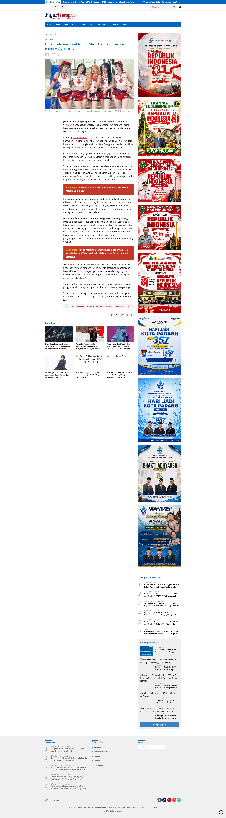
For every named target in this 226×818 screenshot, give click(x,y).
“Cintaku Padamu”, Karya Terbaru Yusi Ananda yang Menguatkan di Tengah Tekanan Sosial (89, 346)
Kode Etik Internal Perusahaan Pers (92, 807)
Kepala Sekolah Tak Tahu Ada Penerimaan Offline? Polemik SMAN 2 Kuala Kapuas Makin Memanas (161, 632)
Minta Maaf (120, 306)
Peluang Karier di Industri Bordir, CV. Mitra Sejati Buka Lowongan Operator (165, 717)
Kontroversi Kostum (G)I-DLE (99, 306)
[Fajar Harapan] (61, 15)
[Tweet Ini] (117, 315)
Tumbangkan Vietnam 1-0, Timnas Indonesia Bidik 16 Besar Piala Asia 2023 (69, 759)
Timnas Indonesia (101, 752)
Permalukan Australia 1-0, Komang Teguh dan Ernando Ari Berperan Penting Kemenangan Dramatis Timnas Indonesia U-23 (68, 778)
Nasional (75, 24)
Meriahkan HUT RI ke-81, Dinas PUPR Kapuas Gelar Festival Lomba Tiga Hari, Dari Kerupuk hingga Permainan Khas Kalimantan (162, 604)
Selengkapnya (159, 725)
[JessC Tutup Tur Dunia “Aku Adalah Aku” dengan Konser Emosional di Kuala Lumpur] (120, 334)
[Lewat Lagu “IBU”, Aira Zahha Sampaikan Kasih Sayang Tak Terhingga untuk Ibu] (59, 362)
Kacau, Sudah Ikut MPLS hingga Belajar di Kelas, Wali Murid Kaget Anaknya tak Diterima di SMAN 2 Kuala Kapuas (161, 586)
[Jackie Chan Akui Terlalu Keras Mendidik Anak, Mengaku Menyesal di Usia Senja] (120, 362)
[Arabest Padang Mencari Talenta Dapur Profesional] (159, 695)
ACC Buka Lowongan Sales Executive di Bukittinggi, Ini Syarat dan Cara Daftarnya (166, 650)
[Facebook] (159, 800)
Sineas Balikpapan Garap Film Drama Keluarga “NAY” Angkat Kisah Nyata (89, 375)
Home (49, 24)
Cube (67, 306)
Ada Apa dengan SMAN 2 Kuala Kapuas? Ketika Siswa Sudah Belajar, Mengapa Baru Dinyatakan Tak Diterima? (161, 614)
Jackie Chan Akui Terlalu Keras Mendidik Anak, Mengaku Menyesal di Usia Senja (119, 375)
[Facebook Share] (111, 315)
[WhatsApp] (179, 800)
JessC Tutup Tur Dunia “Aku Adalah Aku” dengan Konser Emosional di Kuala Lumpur (118, 346)
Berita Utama (103, 24)
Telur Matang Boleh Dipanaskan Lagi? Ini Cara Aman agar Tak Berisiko (135, 2)
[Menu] (47, 7)
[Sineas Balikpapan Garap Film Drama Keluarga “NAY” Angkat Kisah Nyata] (90, 362)
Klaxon (67, 124)
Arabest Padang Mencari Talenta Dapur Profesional (165, 702)
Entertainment (78, 306)
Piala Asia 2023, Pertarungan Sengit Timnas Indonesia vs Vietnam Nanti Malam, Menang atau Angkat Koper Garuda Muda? (68, 768)
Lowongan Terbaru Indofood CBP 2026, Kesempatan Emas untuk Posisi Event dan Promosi (167, 686)
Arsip (64, 7)
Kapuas (57, 24)
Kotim (92, 24)
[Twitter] (164, 800)
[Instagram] (174, 800)
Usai (129, 306)
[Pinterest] (169, 800)
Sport (125, 24)
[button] (174, 7)
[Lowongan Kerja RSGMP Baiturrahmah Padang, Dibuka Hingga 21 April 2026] (159, 661)
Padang (97, 756)
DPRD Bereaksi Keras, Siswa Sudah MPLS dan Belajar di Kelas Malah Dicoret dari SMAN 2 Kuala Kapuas (161, 623)
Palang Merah (80, 137)
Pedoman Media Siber (142, 807)
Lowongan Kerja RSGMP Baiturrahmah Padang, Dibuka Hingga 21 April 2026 (167, 668)
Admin (52, 54)
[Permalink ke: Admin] (47, 54)
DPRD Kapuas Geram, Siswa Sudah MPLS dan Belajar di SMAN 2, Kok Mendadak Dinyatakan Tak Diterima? (161, 595)
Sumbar (115, 24)
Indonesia (97, 747)
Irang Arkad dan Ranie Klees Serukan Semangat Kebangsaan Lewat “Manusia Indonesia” (57, 346)
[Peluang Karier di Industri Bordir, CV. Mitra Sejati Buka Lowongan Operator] (159, 710)
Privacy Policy (114, 807)
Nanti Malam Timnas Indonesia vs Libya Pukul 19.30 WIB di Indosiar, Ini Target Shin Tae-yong (69, 787)
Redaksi (54, 7)
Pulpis (66, 24)
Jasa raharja (99, 765)
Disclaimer (126, 807)
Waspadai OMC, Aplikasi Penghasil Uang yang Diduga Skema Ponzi (67, 750)
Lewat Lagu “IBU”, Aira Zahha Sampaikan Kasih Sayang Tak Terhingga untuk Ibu (57, 375)
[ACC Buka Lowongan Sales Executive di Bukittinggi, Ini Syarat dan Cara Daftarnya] (146, 651)
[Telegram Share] (127, 315)
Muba (84, 24)
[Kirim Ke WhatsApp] (132, 315)
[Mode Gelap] (179, 7)
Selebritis (49, 39)
